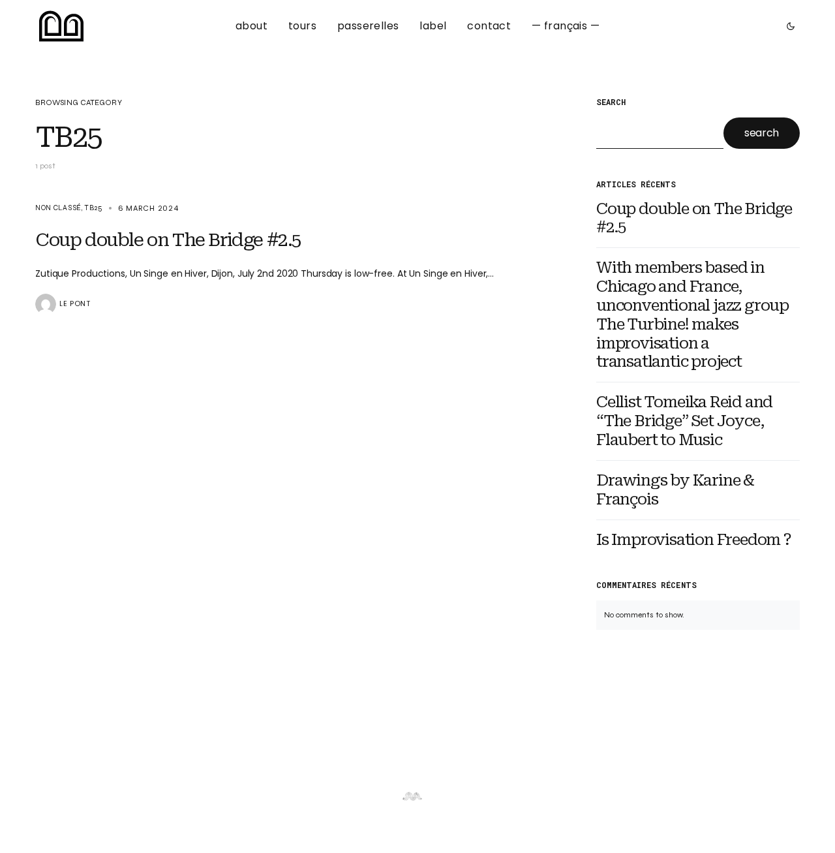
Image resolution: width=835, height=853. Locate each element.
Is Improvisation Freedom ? (693, 540)
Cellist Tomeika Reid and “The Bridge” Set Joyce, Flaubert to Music (684, 421)
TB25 (93, 208)
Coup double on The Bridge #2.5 (694, 218)
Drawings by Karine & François (675, 489)
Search (611, 102)
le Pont (75, 303)
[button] (787, 26)
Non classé (58, 208)
